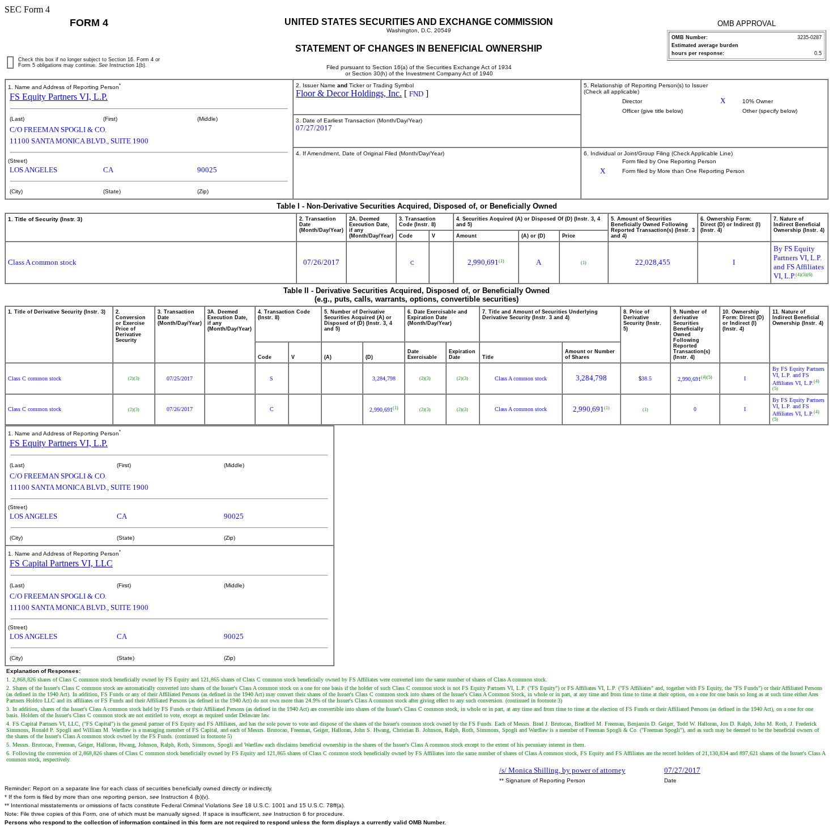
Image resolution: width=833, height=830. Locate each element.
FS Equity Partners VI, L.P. (59, 96)
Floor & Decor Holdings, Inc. (349, 93)
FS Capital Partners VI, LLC (61, 563)
